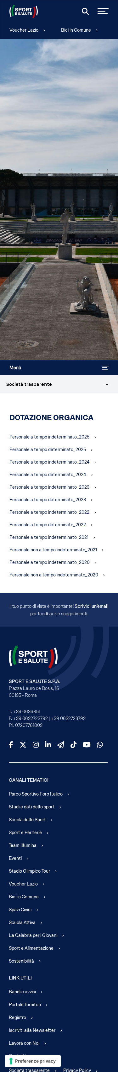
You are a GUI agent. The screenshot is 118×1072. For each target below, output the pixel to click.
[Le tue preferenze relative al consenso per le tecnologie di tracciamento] (33, 1061)
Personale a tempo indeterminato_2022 (49, 512)
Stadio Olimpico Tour (29, 871)
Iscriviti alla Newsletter (32, 1030)
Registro (17, 1017)
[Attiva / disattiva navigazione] (105, 368)
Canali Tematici (28, 780)
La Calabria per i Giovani (33, 935)
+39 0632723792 (30, 718)
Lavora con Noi (24, 1043)
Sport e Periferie (25, 832)
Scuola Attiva (22, 922)
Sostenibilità (21, 961)
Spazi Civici (20, 909)
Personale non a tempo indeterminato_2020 (53, 575)
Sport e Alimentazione (31, 948)
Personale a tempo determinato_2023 (47, 499)
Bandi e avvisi (22, 992)
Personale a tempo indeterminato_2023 (49, 487)
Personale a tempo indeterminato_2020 (49, 562)
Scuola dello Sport (27, 819)
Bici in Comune (76, 30)
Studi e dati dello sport (31, 807)
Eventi (15, 858)
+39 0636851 (26, 711)
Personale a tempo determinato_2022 (47, 525)
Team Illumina (23, 845)
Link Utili (20, 978)
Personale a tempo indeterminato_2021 (48, 537)
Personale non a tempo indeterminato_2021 (53, 550)
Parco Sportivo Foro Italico (36, 794)
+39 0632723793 (68, 718)
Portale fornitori (25, 1004)
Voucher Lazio (23, 30)
